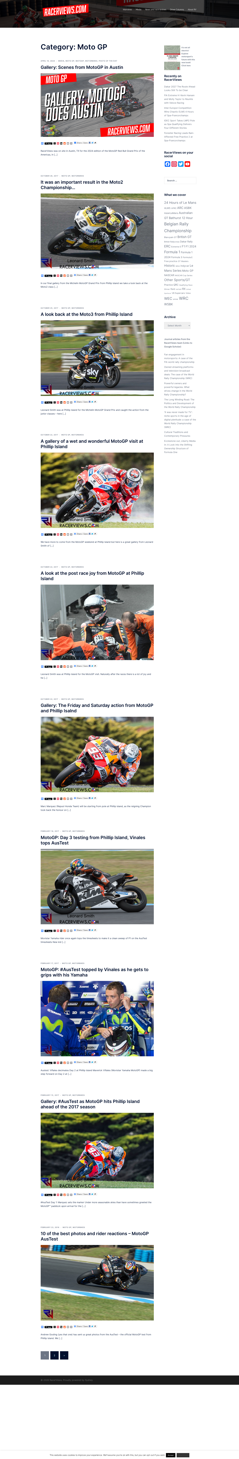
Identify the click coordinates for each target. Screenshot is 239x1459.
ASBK (188, 208)
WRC (183, 298)
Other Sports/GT (177, 280)
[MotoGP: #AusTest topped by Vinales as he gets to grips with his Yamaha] (97, 1018)
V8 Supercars (178, 293)
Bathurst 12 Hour (181, 218)
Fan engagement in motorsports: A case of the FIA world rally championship (179, 358)
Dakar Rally (186, 241)
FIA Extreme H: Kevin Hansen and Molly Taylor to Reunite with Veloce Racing (179, 99)
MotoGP (80, 61)
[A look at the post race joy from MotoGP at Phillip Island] (97, 622)
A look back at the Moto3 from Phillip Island (87, 314)
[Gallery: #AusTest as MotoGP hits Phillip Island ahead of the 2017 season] (97, 1150)
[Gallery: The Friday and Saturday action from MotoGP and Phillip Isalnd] (97, 754)
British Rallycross (171, 241)
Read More (183, 1455)
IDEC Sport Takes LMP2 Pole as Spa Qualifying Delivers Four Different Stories (179, 124)
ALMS (167, 208)
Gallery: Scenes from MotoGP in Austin (82, 67)
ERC (167, 246)
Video (188, 293)
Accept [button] (171, 1455)
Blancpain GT (170, 237)
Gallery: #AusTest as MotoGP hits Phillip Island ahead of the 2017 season (90, 1104)
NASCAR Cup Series (183, 275)
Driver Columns (177, 9)
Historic (169, 265)
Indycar (184, 265)
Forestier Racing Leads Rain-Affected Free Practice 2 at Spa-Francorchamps (179, 137)
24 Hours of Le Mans (180, 203)
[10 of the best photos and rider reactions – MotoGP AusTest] (97, 1282)
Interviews (127, 9)
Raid (173, 289)
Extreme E (176, 246)
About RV (192, 9)
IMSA (178, 266)
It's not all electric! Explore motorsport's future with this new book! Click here (188, 56)
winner (175, 299)
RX (183, 288)
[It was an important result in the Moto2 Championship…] (97, 231)
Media (138, 9)
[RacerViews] (65, 9)
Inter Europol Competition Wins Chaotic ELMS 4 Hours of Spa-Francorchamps (179, 112)
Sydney (89, 1380)
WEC (168, 298)
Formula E (188, 257)
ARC (180, 208)
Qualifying (183, 285)
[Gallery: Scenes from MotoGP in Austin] (97, 104)
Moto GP (70, 61)
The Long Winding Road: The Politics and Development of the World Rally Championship (180, 403)
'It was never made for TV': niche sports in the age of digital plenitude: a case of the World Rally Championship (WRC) (180, 419)
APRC (173, 208)
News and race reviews (155, 9)
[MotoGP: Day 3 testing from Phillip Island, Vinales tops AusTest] (97, 886)
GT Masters (183, 261)
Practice (168, 284)
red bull (178, 289)
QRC (176, 284)
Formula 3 (176, 257)
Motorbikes (91, 61)
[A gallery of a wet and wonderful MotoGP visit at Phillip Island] (97, 490)
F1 (183, 246)
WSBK (168, 304)
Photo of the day (108, 61)
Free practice (170, 261)
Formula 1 (172, 252)
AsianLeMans (171, 213)
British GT (184, 237)
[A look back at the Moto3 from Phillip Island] (97, 357)
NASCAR (169, 275)
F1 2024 (191, 246)
